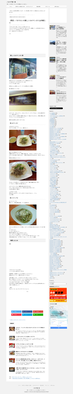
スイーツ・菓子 (53, 168)
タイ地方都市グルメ (53, 177)
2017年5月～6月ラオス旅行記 (55, 261)
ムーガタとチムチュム (54, 159)
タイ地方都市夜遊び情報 (54, 198)
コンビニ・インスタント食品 (55, 170)
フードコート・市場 (53, 174)
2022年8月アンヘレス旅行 (54, 132)
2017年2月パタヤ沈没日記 (54, 257)
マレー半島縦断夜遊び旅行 (54, 228)
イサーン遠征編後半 (53, 254)
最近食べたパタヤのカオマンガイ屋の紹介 (24, 351)
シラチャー (52, 214)
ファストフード (53, 173)
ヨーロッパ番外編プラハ (54, 239)
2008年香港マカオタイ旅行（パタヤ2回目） (57, 227)
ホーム (11, 6)
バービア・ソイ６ (53, 190)
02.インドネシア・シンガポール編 (56, 232)
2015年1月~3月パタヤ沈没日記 (55, 243)
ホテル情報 (52, 144)
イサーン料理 (52, 161)
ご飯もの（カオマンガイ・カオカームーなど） (18, 319)
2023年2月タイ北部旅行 (54, 135)
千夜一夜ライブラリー (54, 275)
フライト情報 (52, 117)
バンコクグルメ (53, 176)
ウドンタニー (52, 207)
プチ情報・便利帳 (53, 180)
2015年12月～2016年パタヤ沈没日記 (56, 247)
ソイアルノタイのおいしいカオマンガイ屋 (24, 344)
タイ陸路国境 (52, 114)
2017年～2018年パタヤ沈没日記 (55, 265)
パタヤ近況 (52, 124)
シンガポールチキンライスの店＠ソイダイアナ (25, 336)
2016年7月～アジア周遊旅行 (55, 250)
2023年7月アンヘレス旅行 (54, 137)
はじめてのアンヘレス (54, 221)
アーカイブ (52, 282)
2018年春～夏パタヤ (53, 268)
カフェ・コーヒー (53, 169)
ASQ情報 (51, 118)
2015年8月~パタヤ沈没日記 (55, 246)
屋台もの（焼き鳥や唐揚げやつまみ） (57, 172)
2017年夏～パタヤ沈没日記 (54, 262)
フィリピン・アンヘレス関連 (55, 216)
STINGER (47, 391)
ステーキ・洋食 (53, 165)
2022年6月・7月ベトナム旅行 (55, 129)
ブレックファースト (53, 166)
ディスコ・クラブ (53, 192)
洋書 (51, 276)
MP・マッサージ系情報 (54, 194)
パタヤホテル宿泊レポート (55, 147)
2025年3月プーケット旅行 (54, 143)
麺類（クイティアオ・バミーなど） (56, 155)
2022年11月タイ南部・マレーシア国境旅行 (57, 133)
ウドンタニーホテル (53, 209)
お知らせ (51, 277)
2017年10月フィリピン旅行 (55, 264)
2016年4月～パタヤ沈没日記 (55, 249)
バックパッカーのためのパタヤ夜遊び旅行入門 (58, 202)
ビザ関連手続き (53, 184)
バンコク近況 (52, 125)
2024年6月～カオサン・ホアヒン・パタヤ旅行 (58, 139)
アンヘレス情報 (53, 217)
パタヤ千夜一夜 (11, 2)
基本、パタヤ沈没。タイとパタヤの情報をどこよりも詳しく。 (36, 390)
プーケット (52, 213)
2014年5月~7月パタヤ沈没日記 (55, 240)
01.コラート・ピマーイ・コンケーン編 (57, 231)
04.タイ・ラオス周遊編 (54, 235)
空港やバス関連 (53, 183)
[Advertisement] (27, 43)
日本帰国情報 (52, 121)
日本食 (51, 163)
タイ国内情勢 (52, 122)
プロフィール (47, 6)
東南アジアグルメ (53, 179)
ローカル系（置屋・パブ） (55, 195)
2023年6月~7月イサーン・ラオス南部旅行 (57, 136)
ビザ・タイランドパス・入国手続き (56, 115)
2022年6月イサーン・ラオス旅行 (55, 128)
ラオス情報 (52, 126)
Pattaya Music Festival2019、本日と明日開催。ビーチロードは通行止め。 (26, 378)
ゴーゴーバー (52, 188)
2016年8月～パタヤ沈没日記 (55, 251)
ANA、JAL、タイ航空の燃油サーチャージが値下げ (61, 44)
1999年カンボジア (53, 224)
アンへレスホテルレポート (55, 218)
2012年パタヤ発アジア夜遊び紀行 (56, 229)
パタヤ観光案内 (52, 205)
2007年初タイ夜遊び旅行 (54, 225)
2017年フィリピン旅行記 (54, 258)
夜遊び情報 (38, 6)
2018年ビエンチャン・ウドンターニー (56, 272)
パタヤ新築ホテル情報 (54, 146)
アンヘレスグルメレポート (55, 220)
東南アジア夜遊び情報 (54, 199)
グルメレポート (52, 154)
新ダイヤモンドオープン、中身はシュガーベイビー (22, 376)
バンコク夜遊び (53, 196)
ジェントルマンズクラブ (54, 191)
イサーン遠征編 (53, 253)
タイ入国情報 (52, 113)
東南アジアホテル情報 (54, 151)
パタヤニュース (52, 206)
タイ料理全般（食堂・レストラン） (56, 162)
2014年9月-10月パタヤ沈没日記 (55, 242)
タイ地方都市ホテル (53, 150)
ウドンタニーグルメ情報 (54, 210)
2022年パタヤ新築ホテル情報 (20, 7)
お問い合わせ (57, 6)
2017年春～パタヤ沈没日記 (54, 260)
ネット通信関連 (53, 181)
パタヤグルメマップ (29, 6)
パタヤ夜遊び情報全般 (54, 187)
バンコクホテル (53, 148)
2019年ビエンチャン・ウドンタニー (56, 273)
